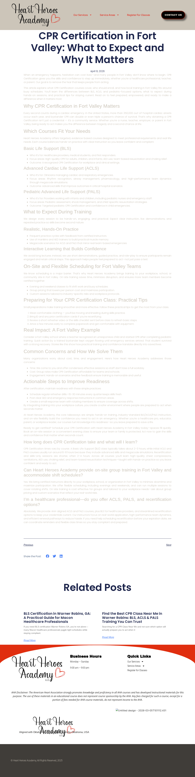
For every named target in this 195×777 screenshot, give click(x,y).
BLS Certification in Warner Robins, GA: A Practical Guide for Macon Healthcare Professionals (57, 617)
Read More (30, 640)
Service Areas (107, 14)
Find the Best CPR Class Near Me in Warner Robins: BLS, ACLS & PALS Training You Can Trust (132, 617)
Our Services (80, 14)
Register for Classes (138, 14)
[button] (47, 556)
